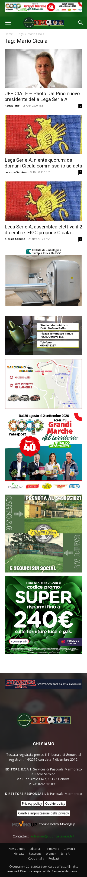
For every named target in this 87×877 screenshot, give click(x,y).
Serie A (65, 854)
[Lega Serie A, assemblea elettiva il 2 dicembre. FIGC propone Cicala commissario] (43, 201)
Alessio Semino (15, 239)
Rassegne (35, 854)
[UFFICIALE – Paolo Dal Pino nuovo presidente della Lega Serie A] (43, 68)
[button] (7, 23)
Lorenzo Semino (15, 172)
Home (9, 34)
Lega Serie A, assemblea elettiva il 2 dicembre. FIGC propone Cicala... (43, 229)
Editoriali (35, 849)
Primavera (52, 849)
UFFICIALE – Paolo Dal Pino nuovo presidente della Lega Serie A (42, 96)
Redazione (12, 105)
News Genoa (17, 849)
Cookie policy (55, 803)
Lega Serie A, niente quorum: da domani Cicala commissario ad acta (43, 163)
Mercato (19, 854)
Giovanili (69, 849)
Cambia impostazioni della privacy (43, 813)
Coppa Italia (36, 858)
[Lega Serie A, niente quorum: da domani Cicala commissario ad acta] (43, 134)
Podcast (53, 858)
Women (51, 854)
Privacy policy (32, 803)
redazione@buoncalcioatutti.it (52, 836)
